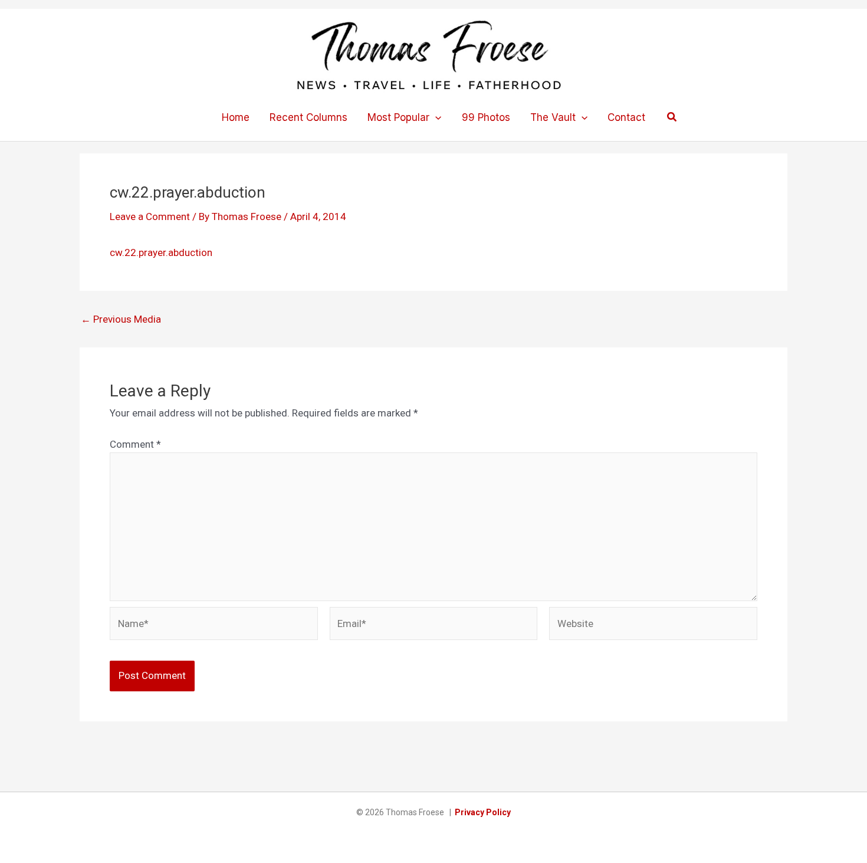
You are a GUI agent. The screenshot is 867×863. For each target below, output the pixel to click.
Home (235, 117)
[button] (435, 117)
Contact (626, 117)
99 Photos (486, 117)
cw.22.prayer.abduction (161, 252)
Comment (135, 444)
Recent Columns (308, 117)
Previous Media (121, 319)
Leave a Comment (150, 216)
